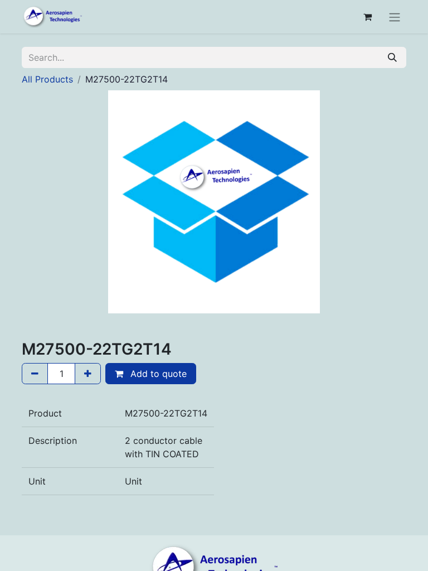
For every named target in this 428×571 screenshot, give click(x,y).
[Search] (392, 57)
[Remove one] (35, 373)
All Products (47, 79)
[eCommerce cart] (367, 17)
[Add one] (88, 373)
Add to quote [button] (157, 373)
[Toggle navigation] (394, 16)
